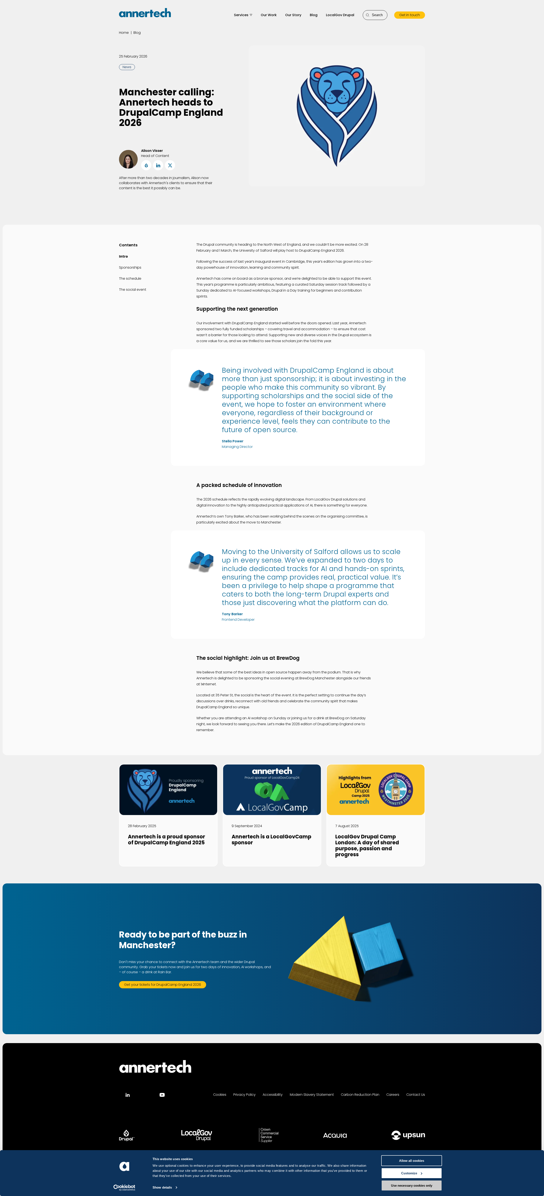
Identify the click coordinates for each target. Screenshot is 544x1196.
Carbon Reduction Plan (360, 1094)
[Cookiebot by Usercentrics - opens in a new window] (124, 1188)
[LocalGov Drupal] (196, 1135)
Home (124, 32)
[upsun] (408, 1135)
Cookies (219, 1094)
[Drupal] (127, 1135)
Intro (123, 256)
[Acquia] (335, 1135)
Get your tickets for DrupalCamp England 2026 (162, 984)
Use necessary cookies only (411, 1185)
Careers (392, 1094)
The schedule (130, 278)
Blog (313, 15)
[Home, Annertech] (145, 12)
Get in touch (409, 15)
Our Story (293, 15)
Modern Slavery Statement (312, 1094)
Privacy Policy (244, 1094)
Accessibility (273, 1094)
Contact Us (415, 1094)
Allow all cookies (411, 1160)
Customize (409, 1173)
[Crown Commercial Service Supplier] (269, 1135)
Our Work (269, 15)
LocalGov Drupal (340, 15)
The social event (132, 289)
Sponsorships (130, 267)
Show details (162, 1187)
